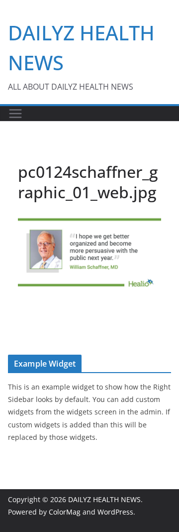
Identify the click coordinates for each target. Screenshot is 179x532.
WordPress (115, 512)
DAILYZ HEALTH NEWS (104, 499)
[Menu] (15, 113)
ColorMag (65, 512)
